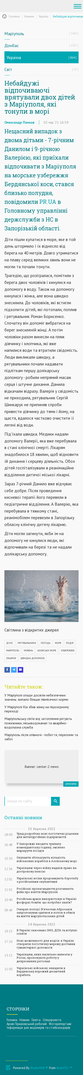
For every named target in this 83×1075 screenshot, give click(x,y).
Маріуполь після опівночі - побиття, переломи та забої (41, 737)
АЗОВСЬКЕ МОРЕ (46, 650)
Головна (12, 1020)
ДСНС (9, 643)
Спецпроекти (52, 1020)
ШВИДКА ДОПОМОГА (32, 658)
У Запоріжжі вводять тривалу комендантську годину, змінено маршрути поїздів (41, 847)
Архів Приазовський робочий (27, 1024)
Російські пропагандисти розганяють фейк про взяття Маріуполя (45, 890)
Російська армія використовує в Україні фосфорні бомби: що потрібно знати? (47, 900)
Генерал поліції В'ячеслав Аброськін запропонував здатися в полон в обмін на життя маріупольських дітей (46, 913)
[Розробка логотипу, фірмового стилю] (41, 766)
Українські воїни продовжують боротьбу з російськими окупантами (47, 880)
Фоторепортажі (60, 1024)
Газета (36, 1020)
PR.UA (47, 201)
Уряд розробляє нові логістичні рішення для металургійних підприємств (48, 835)
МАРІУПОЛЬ (12, 650)
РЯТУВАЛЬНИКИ (27, 643)
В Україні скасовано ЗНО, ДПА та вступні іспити (47, 932)
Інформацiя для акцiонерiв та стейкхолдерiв (38, 1027)
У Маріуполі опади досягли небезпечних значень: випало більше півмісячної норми (36, 697)
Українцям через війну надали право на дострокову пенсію (46, 869)
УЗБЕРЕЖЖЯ (67, 650)
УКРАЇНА (28, 650)
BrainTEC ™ (64, 1068)
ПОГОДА (45, 643)
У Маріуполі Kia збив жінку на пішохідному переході (36, 709)
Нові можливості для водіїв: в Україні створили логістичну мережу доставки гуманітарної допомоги (46, 944)
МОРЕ (58, 643)
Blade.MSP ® (39, 1068)
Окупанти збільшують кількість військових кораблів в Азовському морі (47, 859)
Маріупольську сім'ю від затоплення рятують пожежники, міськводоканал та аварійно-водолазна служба (38, 722)
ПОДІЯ (69, 643)
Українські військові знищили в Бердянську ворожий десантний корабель (41, 971)
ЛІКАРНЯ (11, 658)
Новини (24, 1020)
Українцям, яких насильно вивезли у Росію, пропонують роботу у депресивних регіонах (44, 958)
